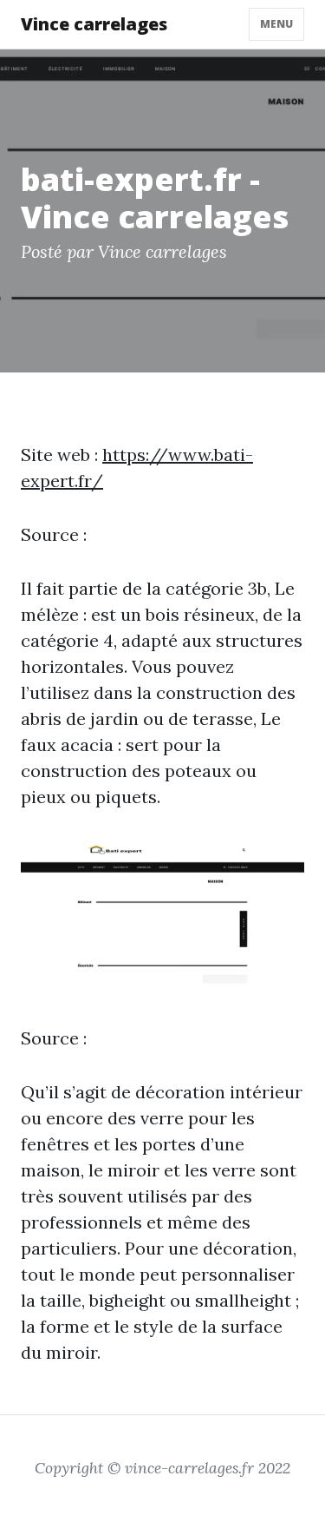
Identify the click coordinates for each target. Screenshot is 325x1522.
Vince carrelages (94, 24)
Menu (276, 23)
